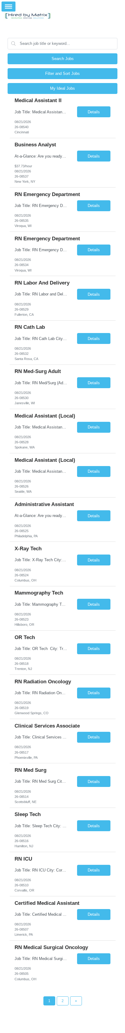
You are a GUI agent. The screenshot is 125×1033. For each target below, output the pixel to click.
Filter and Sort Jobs (62, 73)
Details (94, 112)
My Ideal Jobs (62, 88)
